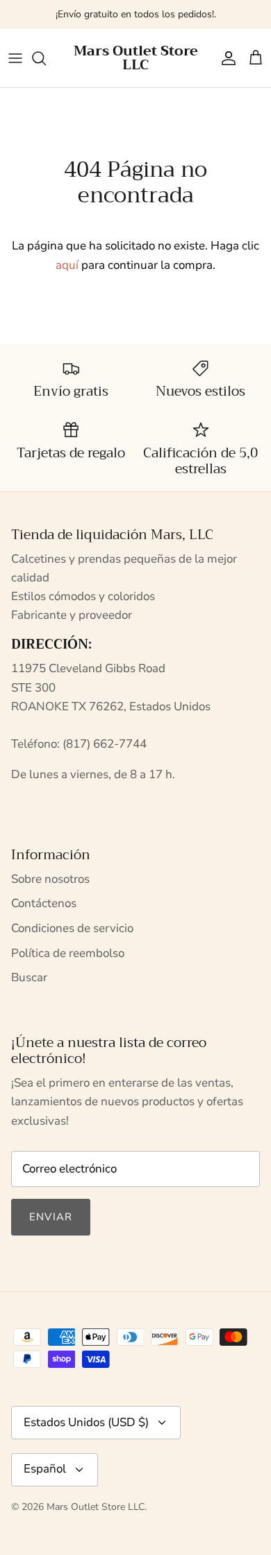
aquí (67, 265)
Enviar (50, 1217)
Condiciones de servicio (72, 928)
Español (45, 1469)
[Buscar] (46, 58)
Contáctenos (43, 903)
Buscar (29, 977)
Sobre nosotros (50, 879)
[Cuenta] (225, 58)
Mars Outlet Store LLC (96, 1506)
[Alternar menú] (15, 58)
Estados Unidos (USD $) (86, 1422)
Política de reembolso (67, 953)
